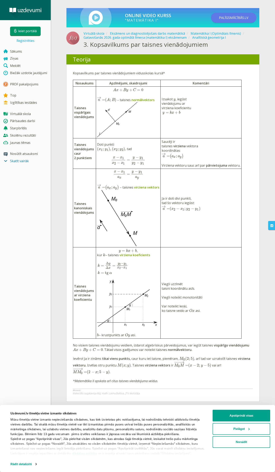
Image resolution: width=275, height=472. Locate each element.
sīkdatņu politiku (84, 453)
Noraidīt (241, 442)
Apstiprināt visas (241, 415)
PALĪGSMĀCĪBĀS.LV (233, 18)
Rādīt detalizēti (21, 464)
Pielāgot (239, 429)
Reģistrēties (25, 41)
